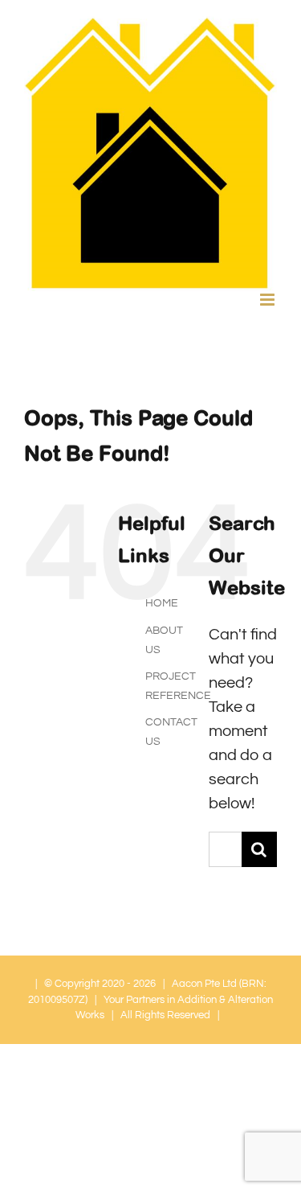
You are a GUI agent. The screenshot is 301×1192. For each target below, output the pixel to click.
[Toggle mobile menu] (268, 299)
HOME (161, 603)
